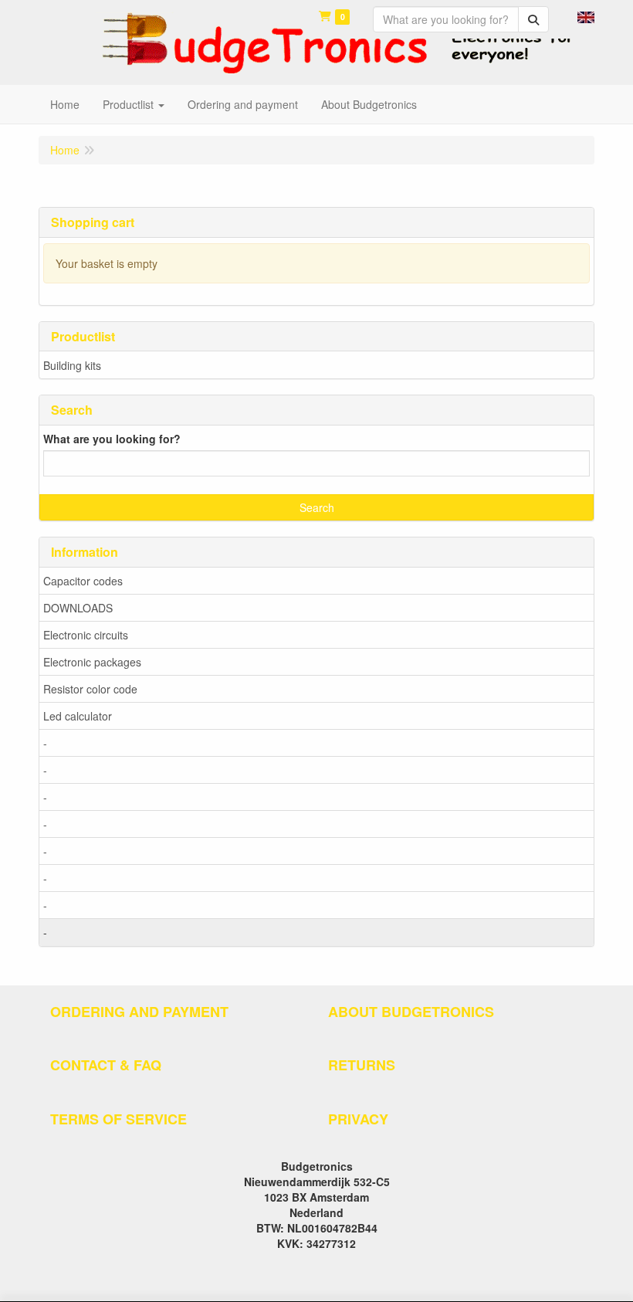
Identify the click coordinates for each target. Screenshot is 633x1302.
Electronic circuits (85, 635)
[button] (586, 15)
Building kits (72, 365)
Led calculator (77, 716)
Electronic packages (92, 662)
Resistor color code (90, 689)
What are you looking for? (112, 438)
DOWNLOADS (78, 607)
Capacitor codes (83, 580)
